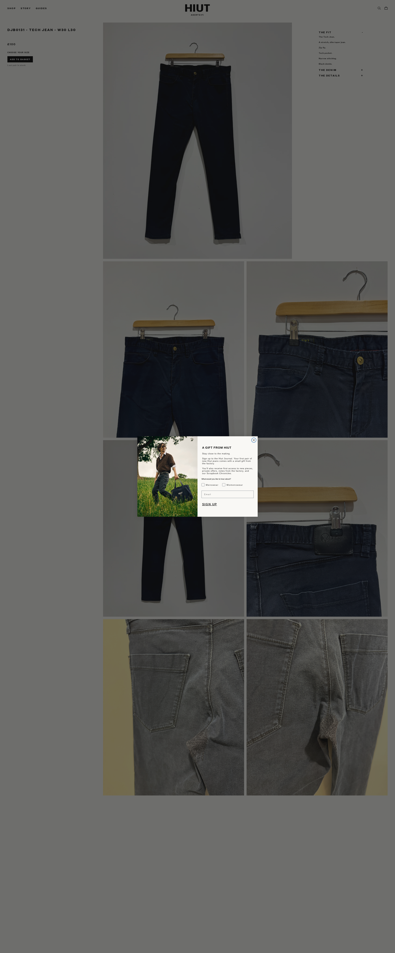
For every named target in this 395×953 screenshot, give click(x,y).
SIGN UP (209, 504)
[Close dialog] (254, 440)
